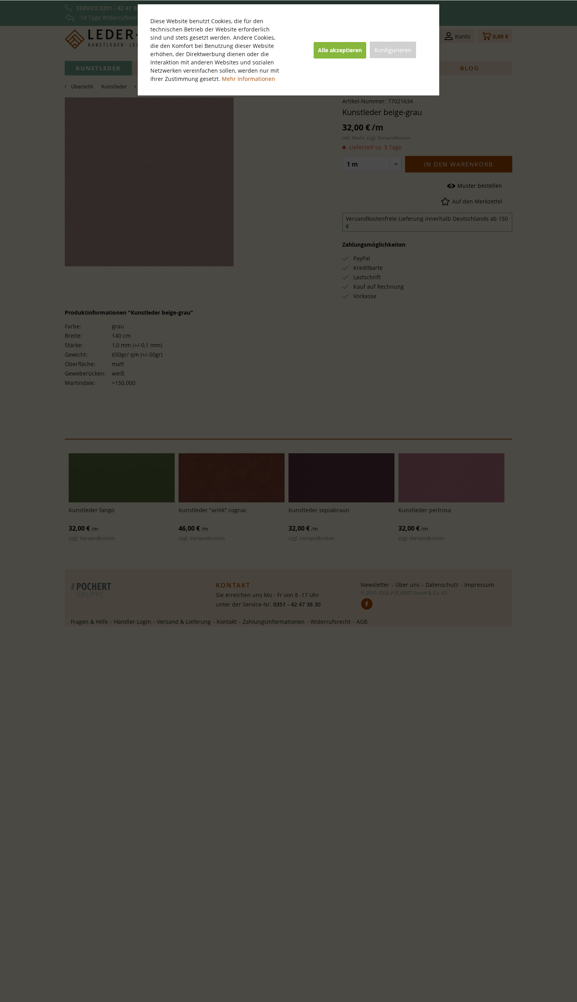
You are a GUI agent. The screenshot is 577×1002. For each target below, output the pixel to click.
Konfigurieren (392, 50)
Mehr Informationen (248, 78)
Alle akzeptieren (340, 50)
